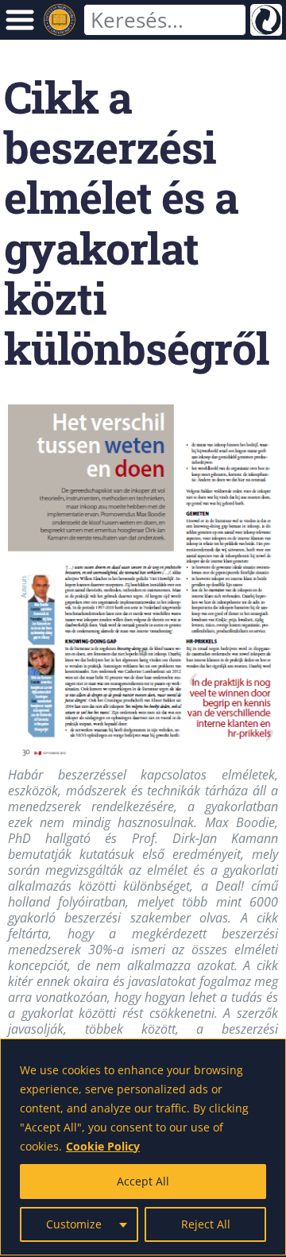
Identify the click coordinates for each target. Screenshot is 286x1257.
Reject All (205, 1224)
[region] (143, 1146)
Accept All (143, 1181)
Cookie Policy (103, 1146)
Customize (74, 1224)
